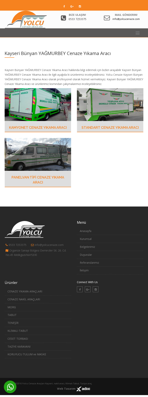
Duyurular (86, 254)
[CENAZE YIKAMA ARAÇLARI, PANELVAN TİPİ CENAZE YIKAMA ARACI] (38, 154)
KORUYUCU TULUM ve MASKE (27, 354)
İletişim (84, 270)
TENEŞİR (13, 323)
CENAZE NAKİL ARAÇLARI (24, 299)
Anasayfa (85, 231)
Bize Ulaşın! (77, 15)
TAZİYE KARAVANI (19, 346)
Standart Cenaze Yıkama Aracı (110, 127)
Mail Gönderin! (126, 15)
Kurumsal (86, 239)
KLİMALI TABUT (18, 331)
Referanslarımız (89, 262)
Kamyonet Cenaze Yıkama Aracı (38, 127)
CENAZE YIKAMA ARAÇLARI (25, 291)
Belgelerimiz (87, 247)
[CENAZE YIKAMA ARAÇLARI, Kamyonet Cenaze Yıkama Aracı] (38, 104)
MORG (12, 307)
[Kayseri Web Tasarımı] (83, 388)
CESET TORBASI (18, 338)
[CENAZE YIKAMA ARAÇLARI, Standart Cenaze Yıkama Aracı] (110, 104)
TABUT (12, 315)
